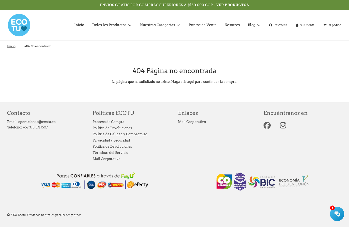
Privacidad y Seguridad (111, 140)
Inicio (79, 25)
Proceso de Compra (108, 122)
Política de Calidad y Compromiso (120, 134)
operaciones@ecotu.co (37, 122)
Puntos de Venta (203, 25)
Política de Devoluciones (112, 128)
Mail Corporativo (106, 159)
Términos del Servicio (110, 153)
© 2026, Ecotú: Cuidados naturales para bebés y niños (44, 215)
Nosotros (232, 25)
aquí (190, 82)
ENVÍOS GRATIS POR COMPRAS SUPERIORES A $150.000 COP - (158, 5)
